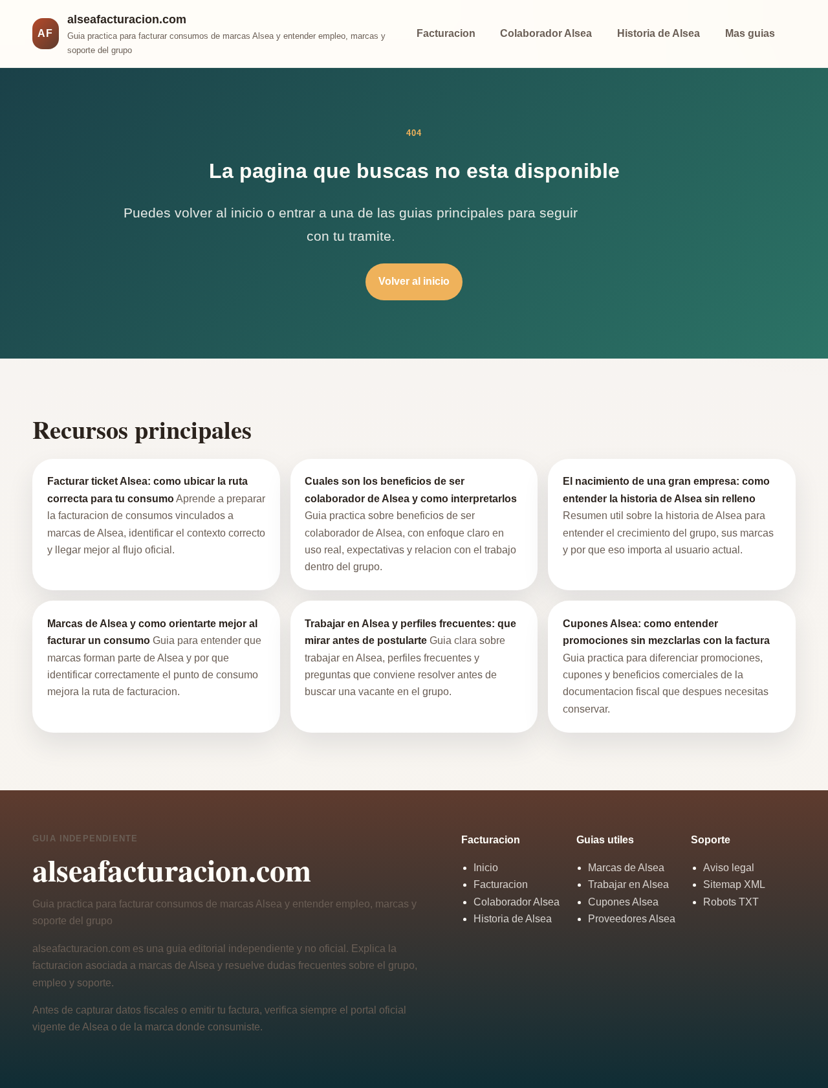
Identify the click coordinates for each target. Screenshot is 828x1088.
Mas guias (750, 33)
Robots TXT (731, 901)
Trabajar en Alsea (628, 884)
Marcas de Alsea (626, 867)
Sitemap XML (734, 884)
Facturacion (446, 33)
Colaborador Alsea (546, 33)
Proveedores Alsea (631, 918)
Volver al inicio (414, 281)
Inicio (486, 867)
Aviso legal (728, 867)
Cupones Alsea (623, 901)
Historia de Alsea (658, 33)
